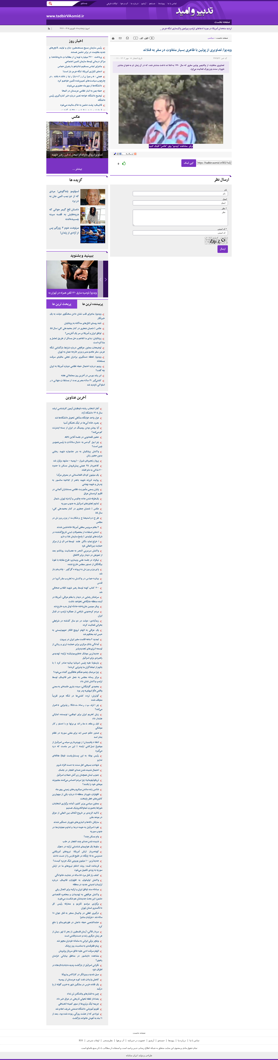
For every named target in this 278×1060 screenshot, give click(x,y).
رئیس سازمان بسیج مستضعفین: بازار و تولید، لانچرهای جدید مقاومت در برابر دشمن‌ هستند (77, 50)
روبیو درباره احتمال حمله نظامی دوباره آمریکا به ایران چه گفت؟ (77, 368)
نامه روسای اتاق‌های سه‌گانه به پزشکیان (82, 323)
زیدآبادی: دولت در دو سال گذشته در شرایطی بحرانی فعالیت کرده (77, 623)
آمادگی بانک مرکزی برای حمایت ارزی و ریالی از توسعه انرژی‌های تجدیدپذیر (77, 646)
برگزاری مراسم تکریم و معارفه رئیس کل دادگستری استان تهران (77, 906)
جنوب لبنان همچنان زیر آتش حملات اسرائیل (78, 775)
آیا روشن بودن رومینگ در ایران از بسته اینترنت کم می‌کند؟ (77, 430)
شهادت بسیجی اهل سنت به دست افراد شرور (77, 765)
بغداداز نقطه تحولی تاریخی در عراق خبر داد (78, 999)
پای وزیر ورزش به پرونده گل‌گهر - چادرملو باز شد (77, 571)
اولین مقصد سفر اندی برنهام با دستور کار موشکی (77, 726)
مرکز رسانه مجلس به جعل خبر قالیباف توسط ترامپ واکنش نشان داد (77, 679)
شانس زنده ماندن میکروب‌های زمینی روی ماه (77, 789)
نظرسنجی (108, 1040)
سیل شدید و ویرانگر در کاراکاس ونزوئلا (80, 974)
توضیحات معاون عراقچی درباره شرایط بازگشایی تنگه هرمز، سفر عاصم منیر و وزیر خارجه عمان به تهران (77, 350)
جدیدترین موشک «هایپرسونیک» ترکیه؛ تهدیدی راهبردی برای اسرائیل (77, 656)
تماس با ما (172, 3)
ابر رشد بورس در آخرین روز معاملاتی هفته (81, 376)
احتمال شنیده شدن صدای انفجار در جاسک (78, 770)
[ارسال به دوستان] (120, 38)
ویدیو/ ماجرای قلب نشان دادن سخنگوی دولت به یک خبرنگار (77, 316)
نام (225, 190)
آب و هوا (124, 3)
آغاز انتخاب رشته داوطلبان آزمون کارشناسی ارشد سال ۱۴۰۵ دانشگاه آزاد (77, 410)
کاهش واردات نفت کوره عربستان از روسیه (79, 980)
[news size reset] (143, 38)
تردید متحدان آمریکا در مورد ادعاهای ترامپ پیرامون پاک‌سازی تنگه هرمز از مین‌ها (192, 29)
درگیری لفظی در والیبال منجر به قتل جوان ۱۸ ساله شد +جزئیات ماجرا (77, 915)
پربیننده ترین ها (92, 304)
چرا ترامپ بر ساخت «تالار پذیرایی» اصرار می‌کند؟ (77, 707)
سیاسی (211, 38)
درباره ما (134, 3)
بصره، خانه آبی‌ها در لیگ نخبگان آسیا (81, 423)
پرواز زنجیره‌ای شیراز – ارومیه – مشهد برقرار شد (76, 461)
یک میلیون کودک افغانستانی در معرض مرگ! (78, 475)
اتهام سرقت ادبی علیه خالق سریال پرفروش (79, 951)
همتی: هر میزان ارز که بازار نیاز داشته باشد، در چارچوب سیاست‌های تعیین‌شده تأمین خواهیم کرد (77, 78)
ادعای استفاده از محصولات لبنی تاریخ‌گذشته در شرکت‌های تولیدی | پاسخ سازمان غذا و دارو (77, 534)
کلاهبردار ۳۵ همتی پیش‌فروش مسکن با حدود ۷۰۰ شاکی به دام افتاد (77, 468)
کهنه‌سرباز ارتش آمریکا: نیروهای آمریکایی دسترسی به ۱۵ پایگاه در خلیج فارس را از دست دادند (77, 854)
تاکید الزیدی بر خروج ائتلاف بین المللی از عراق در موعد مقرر (77, 815)
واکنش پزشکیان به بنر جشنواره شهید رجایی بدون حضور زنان (77, 453)
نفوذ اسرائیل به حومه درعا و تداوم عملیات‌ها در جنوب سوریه (77, 829)
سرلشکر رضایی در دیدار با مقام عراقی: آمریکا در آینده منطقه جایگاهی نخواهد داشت (77, 599)
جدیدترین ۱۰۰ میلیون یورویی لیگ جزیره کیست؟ (76, 861)
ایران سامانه (132, 1055)
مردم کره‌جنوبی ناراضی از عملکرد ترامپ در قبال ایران (77, 614)
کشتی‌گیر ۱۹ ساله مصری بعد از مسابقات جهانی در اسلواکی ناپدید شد (77, 382)
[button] (105, 279)
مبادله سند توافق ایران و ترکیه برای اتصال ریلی (77, 889)
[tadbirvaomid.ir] (92, 13)
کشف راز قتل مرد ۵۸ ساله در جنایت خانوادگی (77, 875)
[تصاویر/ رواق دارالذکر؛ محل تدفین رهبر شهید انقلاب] (77, 139)
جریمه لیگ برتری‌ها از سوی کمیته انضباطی (78, 1004)
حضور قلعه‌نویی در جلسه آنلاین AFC (82, 437)
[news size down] (135, 38)
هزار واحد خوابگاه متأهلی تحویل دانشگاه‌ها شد (77, 418)
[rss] (48, 28)
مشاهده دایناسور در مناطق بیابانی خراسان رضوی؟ (77, 958)
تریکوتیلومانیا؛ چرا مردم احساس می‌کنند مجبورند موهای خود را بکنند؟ (77, 782)
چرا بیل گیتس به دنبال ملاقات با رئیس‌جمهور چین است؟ (77, 444)
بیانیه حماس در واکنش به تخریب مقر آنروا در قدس (77, 581)
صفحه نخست (222, 38)
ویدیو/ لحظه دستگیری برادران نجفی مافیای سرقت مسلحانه (77, 359)
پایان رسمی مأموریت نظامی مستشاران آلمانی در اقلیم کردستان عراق (77, 491)
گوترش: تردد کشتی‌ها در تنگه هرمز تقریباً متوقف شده (77, 698)
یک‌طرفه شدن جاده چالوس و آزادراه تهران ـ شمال (76, 499)
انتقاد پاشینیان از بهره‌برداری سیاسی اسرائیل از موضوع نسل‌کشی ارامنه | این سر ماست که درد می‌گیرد (77, 746)
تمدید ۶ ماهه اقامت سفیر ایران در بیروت (79, 639)
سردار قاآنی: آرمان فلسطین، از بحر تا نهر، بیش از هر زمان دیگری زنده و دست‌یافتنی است (77, 934)
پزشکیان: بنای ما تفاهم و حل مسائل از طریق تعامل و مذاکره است (77, 340)
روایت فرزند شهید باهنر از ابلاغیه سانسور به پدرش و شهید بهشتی (77, 482)
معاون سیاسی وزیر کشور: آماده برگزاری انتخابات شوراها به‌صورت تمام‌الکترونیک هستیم (77, 806)
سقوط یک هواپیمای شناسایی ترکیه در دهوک (78, 847)
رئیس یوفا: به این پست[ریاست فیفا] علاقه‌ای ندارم (77, 758)
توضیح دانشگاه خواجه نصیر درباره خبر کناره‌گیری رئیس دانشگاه (77, 98)
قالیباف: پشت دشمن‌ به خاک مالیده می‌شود (81, 105)
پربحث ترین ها (61, 304)
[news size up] (152, 38)
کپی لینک (189, 163)
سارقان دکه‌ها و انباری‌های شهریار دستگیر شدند (76, 822)
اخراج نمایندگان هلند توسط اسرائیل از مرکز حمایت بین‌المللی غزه (77, 543)
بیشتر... (77, 169)
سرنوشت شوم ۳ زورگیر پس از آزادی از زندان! (64, 230)
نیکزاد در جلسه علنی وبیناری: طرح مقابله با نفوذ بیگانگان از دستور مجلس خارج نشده (77, 562)
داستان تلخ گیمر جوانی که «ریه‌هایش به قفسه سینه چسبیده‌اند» (64, 214)
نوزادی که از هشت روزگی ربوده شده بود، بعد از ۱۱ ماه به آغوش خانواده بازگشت (77, 1016)
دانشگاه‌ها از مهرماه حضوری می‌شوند (84, 86)
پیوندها (161, 3)
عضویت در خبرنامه (136, 1040)
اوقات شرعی (111, 3)
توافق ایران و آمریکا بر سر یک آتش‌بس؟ (83, 333)
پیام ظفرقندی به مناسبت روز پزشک (82, 946)
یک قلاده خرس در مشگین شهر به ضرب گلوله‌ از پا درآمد (77, 987)
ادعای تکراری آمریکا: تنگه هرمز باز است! (82, 72)
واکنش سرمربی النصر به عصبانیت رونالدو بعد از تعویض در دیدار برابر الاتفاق (77, 553)
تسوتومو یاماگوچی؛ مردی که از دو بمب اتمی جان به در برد (64, 196)
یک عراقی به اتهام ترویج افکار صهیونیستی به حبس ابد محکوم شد (77, 632)
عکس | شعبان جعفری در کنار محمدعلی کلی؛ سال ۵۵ (75, 328)
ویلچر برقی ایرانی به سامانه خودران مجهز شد (78, 941)
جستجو (152, 3)
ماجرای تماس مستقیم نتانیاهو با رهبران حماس (80, 66)
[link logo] (195, 12)
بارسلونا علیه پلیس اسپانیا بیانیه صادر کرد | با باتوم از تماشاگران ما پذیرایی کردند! (77, 665)
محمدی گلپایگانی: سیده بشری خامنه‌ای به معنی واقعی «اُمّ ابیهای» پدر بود (77, 689)
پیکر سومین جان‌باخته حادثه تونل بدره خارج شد (76, 606)
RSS (81, 1040)
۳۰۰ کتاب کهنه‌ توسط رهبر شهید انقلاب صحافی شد (77, 590)
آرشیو (143, 3)
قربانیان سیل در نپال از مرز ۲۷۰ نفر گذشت (81, 110)
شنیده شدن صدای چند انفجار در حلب (81, 842)
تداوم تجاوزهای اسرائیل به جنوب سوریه (80, 504)
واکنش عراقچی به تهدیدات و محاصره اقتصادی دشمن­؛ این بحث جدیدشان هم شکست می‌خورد (77, 897)
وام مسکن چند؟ (91, 837)
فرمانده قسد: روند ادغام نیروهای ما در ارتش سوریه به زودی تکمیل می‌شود (77, 868)
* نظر (224, 208)
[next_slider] (105, 279)
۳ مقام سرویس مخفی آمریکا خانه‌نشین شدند (78, 527)
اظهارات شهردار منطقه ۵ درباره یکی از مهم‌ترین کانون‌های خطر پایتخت (77, 796)
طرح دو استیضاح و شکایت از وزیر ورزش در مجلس (77, 520)
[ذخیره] (127, 38)
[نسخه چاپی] (112, 37)
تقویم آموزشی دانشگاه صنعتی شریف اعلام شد (77, 1009)
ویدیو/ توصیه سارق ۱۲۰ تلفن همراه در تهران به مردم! (72, 296)
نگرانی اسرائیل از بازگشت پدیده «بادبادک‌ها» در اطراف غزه (77, 967)
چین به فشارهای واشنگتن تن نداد (83, 994)
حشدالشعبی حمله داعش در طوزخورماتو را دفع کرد (77, 924)
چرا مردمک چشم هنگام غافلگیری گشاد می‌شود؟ (76, 672)
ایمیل (225, 199)
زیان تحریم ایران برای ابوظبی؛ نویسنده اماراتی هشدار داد (77, 716)
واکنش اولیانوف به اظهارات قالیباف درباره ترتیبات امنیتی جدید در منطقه (77, 882)
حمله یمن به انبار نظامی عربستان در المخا (82, 91)
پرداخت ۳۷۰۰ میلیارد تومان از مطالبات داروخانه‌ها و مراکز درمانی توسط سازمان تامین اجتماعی (77, 59)
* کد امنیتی (222, 229)
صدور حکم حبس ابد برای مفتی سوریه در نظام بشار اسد (77, 735)
